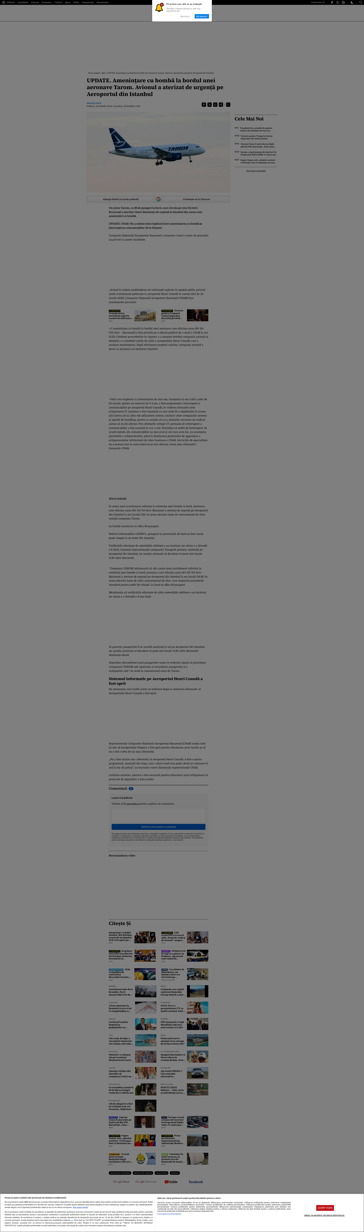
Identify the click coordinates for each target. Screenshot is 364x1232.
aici (72, 1220)
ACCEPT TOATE (325, 1208)
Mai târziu (185, 16)
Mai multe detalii (80, 1207)
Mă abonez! (201, 16)
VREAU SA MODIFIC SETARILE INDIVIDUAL (324, 1215)
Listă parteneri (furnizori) (169, 1214)
